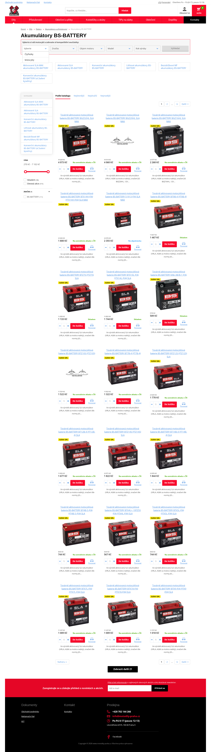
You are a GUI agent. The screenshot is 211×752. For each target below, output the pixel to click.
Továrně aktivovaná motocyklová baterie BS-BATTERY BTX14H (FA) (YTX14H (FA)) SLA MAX (76, 196)
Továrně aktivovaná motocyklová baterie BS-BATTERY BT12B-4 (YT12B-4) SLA (76, 431)
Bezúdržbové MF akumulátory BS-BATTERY (36, 138)
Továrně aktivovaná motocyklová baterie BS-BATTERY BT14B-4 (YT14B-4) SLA (168, 431)
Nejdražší (92, 95)
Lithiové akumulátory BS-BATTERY (36, 129)
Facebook (117, 736)
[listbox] (35, 57)
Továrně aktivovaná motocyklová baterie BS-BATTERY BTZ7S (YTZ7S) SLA (77, 275)
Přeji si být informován (117, 682)
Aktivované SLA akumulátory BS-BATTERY (36, 112)
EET (22, 721)
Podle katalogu (62, 95)
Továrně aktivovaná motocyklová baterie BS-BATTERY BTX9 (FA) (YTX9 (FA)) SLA (168, 588)
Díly (30, 29)
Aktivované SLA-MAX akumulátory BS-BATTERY (36, 103)
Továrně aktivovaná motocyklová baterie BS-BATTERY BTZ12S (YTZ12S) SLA (168, 353)
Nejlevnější (79, 95)
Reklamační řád (33, 2)
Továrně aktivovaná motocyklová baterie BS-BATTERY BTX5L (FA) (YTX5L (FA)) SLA (168, 510)
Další (184, 104)
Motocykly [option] (29, 60)
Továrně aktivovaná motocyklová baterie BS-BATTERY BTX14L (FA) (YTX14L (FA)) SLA (122, 275)
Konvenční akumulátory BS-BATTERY (35, 120)
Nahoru (61, 662)
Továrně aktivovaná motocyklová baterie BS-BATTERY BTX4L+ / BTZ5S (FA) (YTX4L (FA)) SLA (123, 510)
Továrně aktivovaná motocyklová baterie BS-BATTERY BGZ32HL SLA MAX (77, 118)
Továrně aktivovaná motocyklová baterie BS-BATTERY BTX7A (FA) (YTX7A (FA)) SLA (122, 588)
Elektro (38, 29)
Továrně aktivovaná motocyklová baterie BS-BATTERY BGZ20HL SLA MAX (123, 118)
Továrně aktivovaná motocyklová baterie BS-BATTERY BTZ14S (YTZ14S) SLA (122, 431)
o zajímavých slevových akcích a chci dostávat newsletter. (142, 682)
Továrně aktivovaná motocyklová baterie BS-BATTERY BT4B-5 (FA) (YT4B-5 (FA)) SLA (76, 510)
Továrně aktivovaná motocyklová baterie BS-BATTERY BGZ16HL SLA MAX (168, 118)
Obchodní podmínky (14, 2)
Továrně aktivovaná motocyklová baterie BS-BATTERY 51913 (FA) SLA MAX (122, 196)
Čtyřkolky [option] (29, 54)
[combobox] (35, 48)
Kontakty (48, 2)
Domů (23, 29)
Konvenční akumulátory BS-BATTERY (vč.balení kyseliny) (35, 148)
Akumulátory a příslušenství (56, 29)
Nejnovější (105, 95)
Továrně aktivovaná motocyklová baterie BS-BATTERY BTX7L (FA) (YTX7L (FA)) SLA (76, 588)
